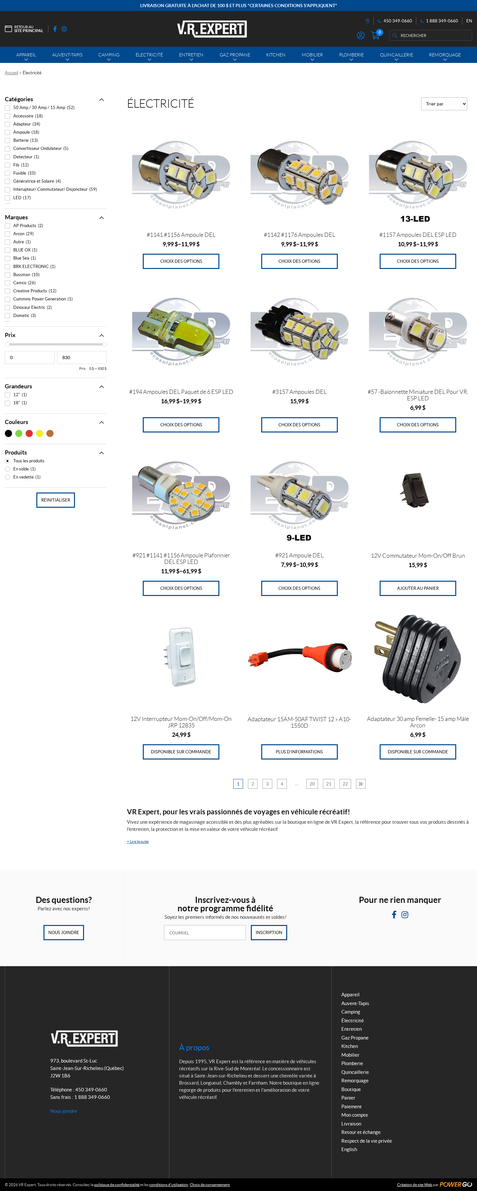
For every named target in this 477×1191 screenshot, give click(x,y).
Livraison (351, 1123)
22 (345, 783)
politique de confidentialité (117, 1185)
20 (312, 783)
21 (328, 783)
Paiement (351, 1106)
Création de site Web (414, 1185)
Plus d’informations (299, 751)
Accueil (11, 72)
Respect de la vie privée (366, 1141)
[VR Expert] (212, 29)
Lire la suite (138, 841)
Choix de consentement (210, 1185)
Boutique (351, 1089)
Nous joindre (63, 932)
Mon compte (354, 1115)
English (349, 1149)
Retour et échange (361, 1132)
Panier (348, 1097)
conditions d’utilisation (168, 1185)
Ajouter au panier (418, 588)
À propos (194, 1047)
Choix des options (181, 261)
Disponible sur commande (181, 751)
